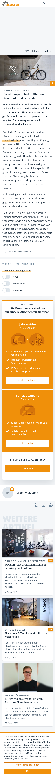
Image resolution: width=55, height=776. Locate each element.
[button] (27, 771)
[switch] (6, 277)
